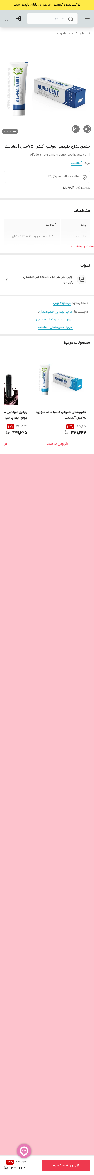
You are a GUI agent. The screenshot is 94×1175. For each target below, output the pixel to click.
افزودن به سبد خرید (66, 1165)
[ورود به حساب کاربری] (19, 18)
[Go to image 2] (10, 131)
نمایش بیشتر (84, 246)
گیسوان (85, 34)
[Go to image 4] (4, 131)
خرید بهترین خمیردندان (56, 311)
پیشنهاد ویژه (64, 34)
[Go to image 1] (14, 131)
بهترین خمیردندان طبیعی (54, 319)
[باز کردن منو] (86, 18)
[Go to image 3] (7, 131)
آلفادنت (76, 163)
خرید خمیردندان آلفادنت (55, 327)
